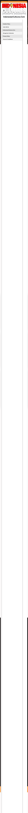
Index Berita (6, 27)
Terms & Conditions (8, 39)
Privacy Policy (6, 36)
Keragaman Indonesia (8, 33)
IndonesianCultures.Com (14, 17)
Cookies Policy (6, 24)
